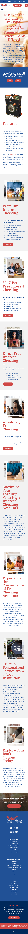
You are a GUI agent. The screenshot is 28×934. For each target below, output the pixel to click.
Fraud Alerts (14, 889)
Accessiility (14, 893)
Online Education (14, 887)
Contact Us (14, 841)
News (14, 875)
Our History (14, 861)
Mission (14, 863)
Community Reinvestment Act (14, 867)
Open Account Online (14, 885)
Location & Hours (14, 843)
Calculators (14, 891)
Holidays (14, 871)
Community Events (14, 873)
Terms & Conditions (14, 851)
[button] (26, 5)
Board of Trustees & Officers (14, 865)
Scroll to (14, 931)
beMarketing (14, 927)
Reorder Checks (14, 847)
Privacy (14, 849)
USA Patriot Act (14, 853)
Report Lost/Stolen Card (14, 845)
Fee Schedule (14, 894)
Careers (14, 869)
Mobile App (14, 883)
